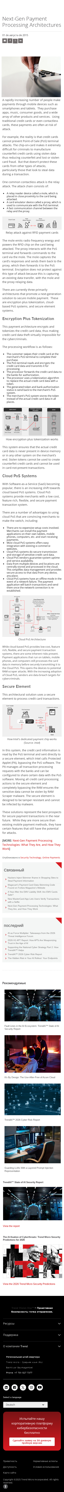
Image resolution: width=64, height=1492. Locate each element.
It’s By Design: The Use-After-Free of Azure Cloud (30, 1077)
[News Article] (4, 40)
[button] (25, 1405)
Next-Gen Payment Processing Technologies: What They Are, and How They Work (31, 845)
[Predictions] (32, 1260)
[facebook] (10, 40)
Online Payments (51, 857)
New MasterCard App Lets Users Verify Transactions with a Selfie (32, 900)
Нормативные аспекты (45, 1461)
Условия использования (46, 1466)
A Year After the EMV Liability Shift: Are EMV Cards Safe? (31, 893)
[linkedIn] (20, 40)
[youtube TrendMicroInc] (40, 1387)
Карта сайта (9, 1472)
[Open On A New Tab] (23, 1387)
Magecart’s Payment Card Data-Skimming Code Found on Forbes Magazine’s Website (30, 886)
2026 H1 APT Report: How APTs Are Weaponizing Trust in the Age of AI (30, 942)
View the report (11, 1225)
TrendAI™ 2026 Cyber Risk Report (25, 954)
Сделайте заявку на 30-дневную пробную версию (30, 1441)
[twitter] (15, 41)
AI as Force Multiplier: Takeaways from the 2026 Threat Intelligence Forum (30, 934)
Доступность (10, 1466)
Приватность (10, 1461)
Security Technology (30, 857)
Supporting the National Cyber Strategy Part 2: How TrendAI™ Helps (31, 949)
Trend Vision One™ (22, 1307)
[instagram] (31, 1387)
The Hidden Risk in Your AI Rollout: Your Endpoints (31, 958)
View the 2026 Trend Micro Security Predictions (29, 1283)
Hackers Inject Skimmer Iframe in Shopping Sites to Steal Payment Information (31, 879)
